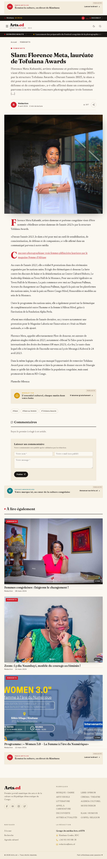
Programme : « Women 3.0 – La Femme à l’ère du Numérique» (46, 744)
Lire (98, 591)
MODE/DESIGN (88, 806)
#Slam (15, 411)
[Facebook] (6, 806)
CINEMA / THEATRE (90, 797)
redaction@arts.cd (67, 844)
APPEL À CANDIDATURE (63, 807)
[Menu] (7, 26)
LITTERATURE (63, 801)
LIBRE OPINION (88, 793)
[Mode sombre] (93, 26)
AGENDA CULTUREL (91, 801)
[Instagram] (18, 806)
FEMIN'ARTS (25, 42)
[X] (24, 806)
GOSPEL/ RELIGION (90, 818)
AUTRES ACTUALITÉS (66, 818)
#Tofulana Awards (48, 411)
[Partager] (93, 104)
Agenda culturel (11, 840)
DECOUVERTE (63, 813)
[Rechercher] (100, 26)
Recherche (9, 835)
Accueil (14, 42)
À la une (7, 831)
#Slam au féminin (29, 411)
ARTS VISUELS (63, 797)
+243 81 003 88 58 (67, 840)
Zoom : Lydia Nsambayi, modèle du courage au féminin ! (42, 666)
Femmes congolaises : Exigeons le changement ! (36, 587)
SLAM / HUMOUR (89, 813)
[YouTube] (12, 806)
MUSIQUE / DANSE (65, 793)
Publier (20, 474)
